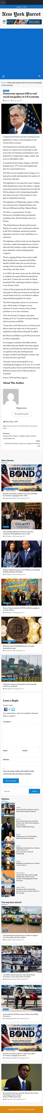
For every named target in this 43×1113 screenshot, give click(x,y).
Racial (5, 428)
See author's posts (21, 414)
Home (3, 83)
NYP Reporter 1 (9, 536)
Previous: (19, 436)
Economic (9, 426)
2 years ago (18, 612)
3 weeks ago (17, 939)
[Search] (39, 76)
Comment (7, 722)
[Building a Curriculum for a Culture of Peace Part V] (8, 863)
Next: (22, 443)
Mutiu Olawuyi (8, 688)
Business (6, 641)
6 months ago (18, 536)
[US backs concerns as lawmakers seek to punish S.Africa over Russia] (21, 668)
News (11, 488)
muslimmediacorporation (11, 498)
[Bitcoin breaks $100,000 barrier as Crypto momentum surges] (21, 630)
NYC (16, 488)
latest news (34, 426)
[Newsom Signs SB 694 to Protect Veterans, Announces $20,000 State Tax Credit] (21, 515)
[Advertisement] (21, 51)
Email (25, 751)
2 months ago (22, 498)
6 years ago (16, 100)
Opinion (18, 807)
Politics (23, 887)
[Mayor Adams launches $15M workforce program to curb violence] (21, 592)
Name (5, 751)
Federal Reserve (25, 426)
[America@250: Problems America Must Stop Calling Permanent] (8, 809)
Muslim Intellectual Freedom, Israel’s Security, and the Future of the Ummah (27, 891)
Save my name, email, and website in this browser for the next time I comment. (18, 772)
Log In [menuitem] (3, 2)
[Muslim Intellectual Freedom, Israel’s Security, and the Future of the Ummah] (8, 890)
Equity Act (16, 426)
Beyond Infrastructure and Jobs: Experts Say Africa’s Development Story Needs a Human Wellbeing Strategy (21, 1095)
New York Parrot (9, 650)
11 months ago (19, 574)
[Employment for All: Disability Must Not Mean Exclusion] (8, 836)
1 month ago (22, 979)
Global (18, 873)
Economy (6, 90)
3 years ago (17, 688)
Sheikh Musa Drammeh (10, 979)
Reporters (7, 100)
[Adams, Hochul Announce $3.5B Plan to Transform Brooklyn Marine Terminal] (21, 554)
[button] (6, 709)
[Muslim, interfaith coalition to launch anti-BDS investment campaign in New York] (21, 477)
